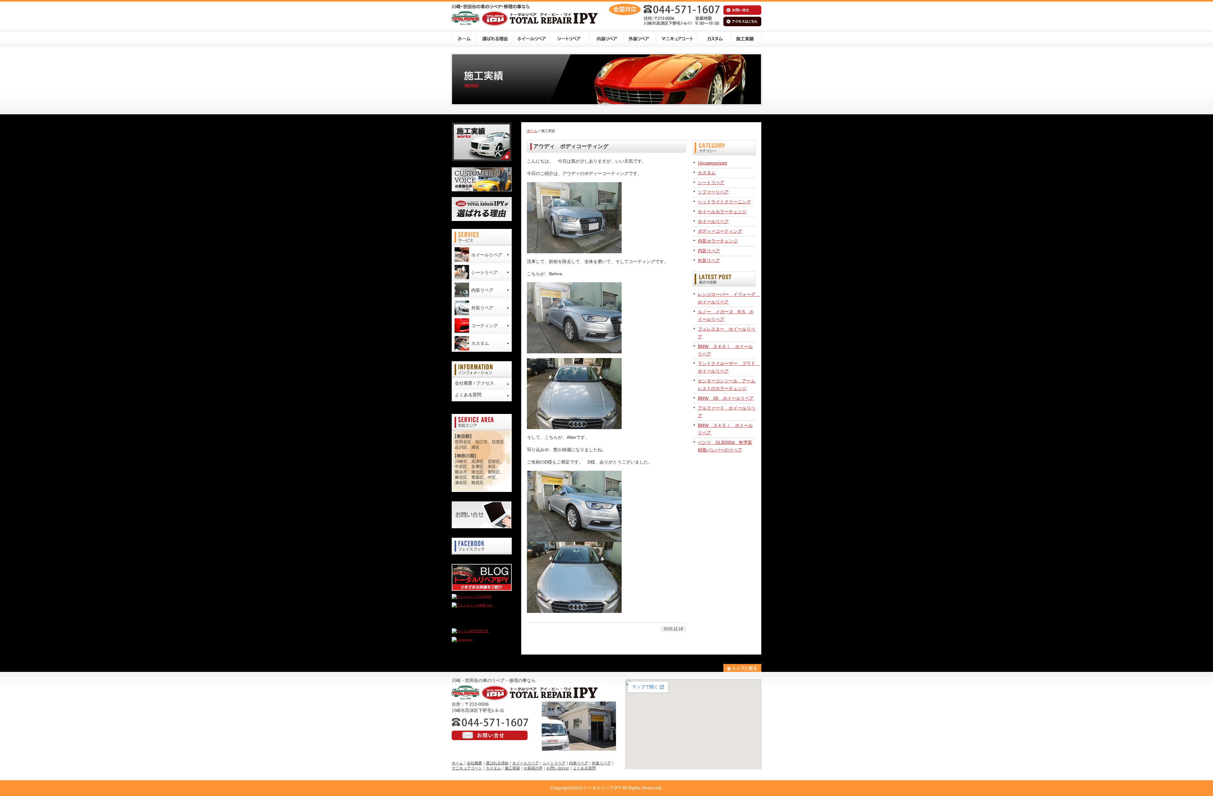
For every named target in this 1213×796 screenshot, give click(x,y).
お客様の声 (533, 768)
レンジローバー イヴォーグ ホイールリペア (727, 298)
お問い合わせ (557, 768)
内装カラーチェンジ (718, 240)
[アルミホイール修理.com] (472, 605)
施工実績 (746, 38)
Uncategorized (712, 162)
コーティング (484, 325)
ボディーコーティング (720, 231)
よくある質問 (468, 394)
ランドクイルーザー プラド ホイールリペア (727, 367)
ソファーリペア (713, 192)
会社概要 (474, 763)
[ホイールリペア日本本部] (472, 596)
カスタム (714, 38)
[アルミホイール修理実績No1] (474, 622)
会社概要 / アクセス (474, 383)
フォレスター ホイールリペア (726, 332)
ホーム (464, 38)
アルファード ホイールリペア (726, 411)
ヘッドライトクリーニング (724, 201)
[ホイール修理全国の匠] (470, 631)
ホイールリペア (531, 38)
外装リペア (640, 38)
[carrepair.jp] (462, 639)
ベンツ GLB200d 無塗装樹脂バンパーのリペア (725, 446)
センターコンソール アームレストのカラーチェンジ (726, 384)
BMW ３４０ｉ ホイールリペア (725, 350)
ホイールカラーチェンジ (722, 211)
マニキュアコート (676, 38)
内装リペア (606, 38)
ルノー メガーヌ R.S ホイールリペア (726, 315)
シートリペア (569, 38)
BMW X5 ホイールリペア (726, 398)
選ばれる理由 (495, 38)
